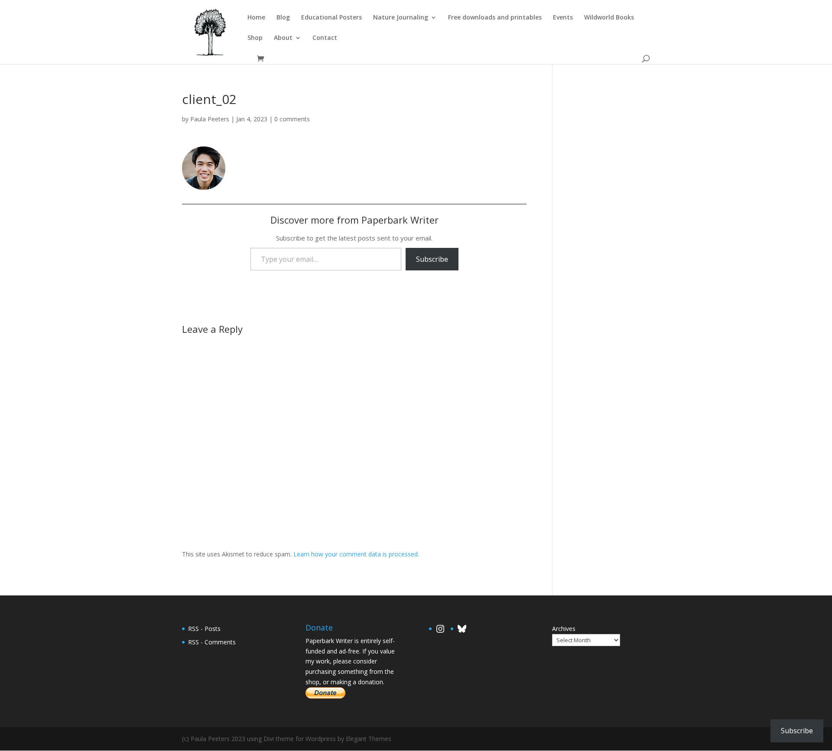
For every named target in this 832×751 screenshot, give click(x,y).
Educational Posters (331, 17)
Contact (324, 38)
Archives (563, 628)
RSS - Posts (204, 628)
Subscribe (432, 259)
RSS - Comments (212, 642)
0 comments (292, 119)
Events (563, 17)
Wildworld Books (609, 17)
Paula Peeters (209, 119)
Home (256, 17)
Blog (283, 17)
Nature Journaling (400, 17)
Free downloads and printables (495, 17)
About (283, 38)
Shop (255, 38)
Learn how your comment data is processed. (356, 554)
